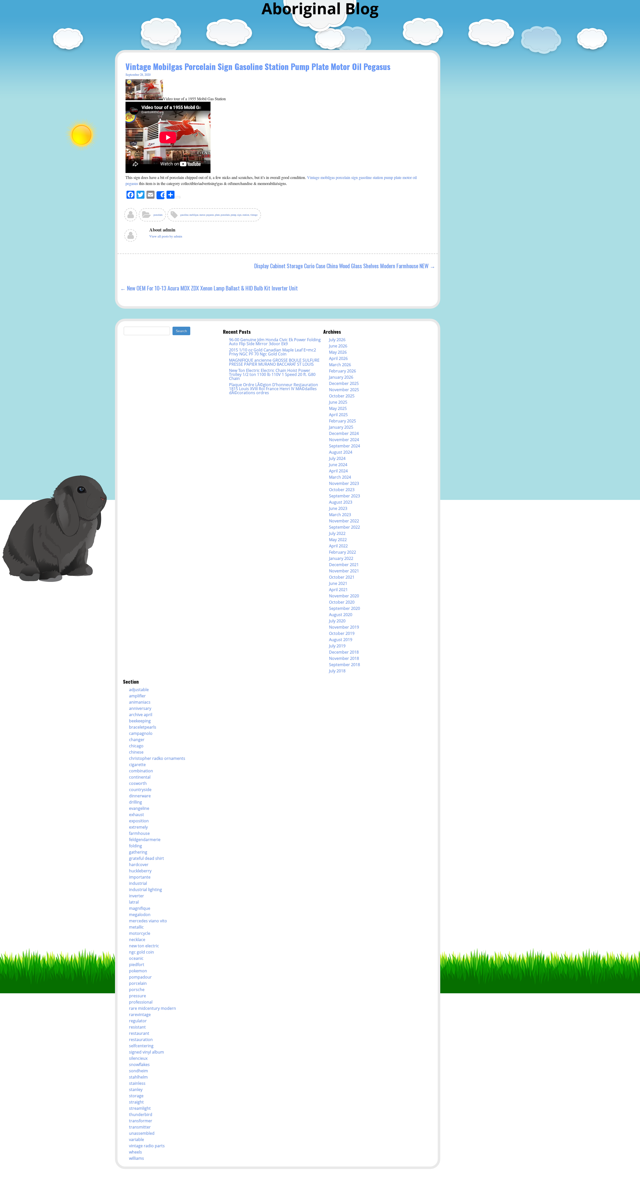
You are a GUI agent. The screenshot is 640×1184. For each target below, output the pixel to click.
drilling (135, 802)
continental (139, 777)
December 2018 (344, 652)
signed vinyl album (146, 1052)
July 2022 (337, 533)
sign (239, 214)
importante (139, 877)
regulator (138, 1021)
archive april (140, 714)
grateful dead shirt (146, 858)
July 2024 (337, 458)
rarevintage (140, 1014)
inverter (136, 896)
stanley (135, 1089)
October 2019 (341, 633)
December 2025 (344, 383)
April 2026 (338, 358)
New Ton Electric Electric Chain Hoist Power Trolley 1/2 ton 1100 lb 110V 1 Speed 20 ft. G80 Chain (272, 374)
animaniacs (139, 702)
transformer (140, 1121)
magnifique (139, 908)
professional (140, 1002)
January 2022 (341, 558)
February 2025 (342, 421)
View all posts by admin (165, 236)
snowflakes (139, 1064)
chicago (136, 746)
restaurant (139, 1033)
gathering (138, 852)
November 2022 (344, 521)
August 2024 (340, 452)
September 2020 (344, 608)
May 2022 (338, 539)
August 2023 (340, 502)
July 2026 (337, 339)
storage (136, 1096)
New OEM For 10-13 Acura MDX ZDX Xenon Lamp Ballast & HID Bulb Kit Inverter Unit (212, 288)
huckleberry (140, 871)
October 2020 (341, 602)
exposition (139, 821)
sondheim (138, 1071)
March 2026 (340, 364)
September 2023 (344, 496)
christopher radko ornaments (157, 758)
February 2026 (342, 371)
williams (136, 1158)
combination (141, 771)
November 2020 (344, 596)
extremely (138, 827)
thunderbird (140, 1114)
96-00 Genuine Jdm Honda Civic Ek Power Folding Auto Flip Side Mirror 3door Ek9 (275, 341)
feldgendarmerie (144, 839)
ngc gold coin (141, 952)
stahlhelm (138, 1077)
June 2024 (338, 464)
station (245, 214)
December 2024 (344, 433)
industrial (138, 883)
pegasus (210, 214)
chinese (136, 752)
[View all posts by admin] (131, 216)
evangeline (139, 808)
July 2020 (337, 621)
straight (136, 1102)
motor (202, 214)
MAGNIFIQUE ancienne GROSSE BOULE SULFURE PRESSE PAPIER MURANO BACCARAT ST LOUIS (274, 362)
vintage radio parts (147, 1146)
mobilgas (194, 214)
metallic (136, 927)
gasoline (184, 214)
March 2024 (340, 477)
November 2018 (344, 658)
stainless (137, 1083)
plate (217, 214)
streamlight (140, 1108)
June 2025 (338, 402)
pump (233, 214)
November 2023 (344, 483)
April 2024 (338, 471)
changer (136, 739)
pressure (137, 996)
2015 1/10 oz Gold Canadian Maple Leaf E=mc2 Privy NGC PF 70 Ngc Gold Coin (272, 352)
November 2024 (344, 439)
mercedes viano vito (148, 921)
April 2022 (338, 546)
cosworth (138, 783)
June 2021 (338, 583)
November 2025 (344, 389)
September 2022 (344, 527)
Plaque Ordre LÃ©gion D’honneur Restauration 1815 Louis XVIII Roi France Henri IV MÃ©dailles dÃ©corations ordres (273, 388)
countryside (140, 789)
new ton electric (144, 946)
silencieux (138, 1058)
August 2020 (340, 614)
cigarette (137, 764)
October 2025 (341, 396)
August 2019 (340, 639)
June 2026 (338, 346)
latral (134, 902)
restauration (141, 1039)
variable (136, 1139)
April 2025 (338, 414)
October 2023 (341, 489)
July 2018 (337, 671)
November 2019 (344, 627)
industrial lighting (145, 889)
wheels (135, 1152)
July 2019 (337, 646)
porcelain (158, 214)
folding (135, 846)
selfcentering (141, 1046)
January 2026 (341, 377)
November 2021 (344, 571)
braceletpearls (142, 727)
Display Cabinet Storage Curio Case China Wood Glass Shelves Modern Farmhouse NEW (341, 265)
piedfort (136, 964)
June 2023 (338, 508)
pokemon (138, 971)
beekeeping (140, 721)
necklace (137, 939)
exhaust (136, 814)
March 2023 (340, 514)
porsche (136, 989)
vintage (254, 214)
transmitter (140, 1127)
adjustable (139, 689)
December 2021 (344, 564)
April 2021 (338, 589)
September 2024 (344, 446)
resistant (137, 1027)
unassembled (141, 1133)
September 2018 (344, 664)
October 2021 (341, 577)
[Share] (161, 195)
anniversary (140, 708)
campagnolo (140, 733)
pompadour (140, 977)
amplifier (137, 696)
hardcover (138, 864)
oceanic (136, 958)
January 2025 (341, 427)
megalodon (139, 914)
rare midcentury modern (152, 1008)
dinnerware (140, 796)
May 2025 (338, 408)
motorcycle (139, 933)
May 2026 (338, 352)
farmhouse (139, 833)
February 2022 (342, 552)
